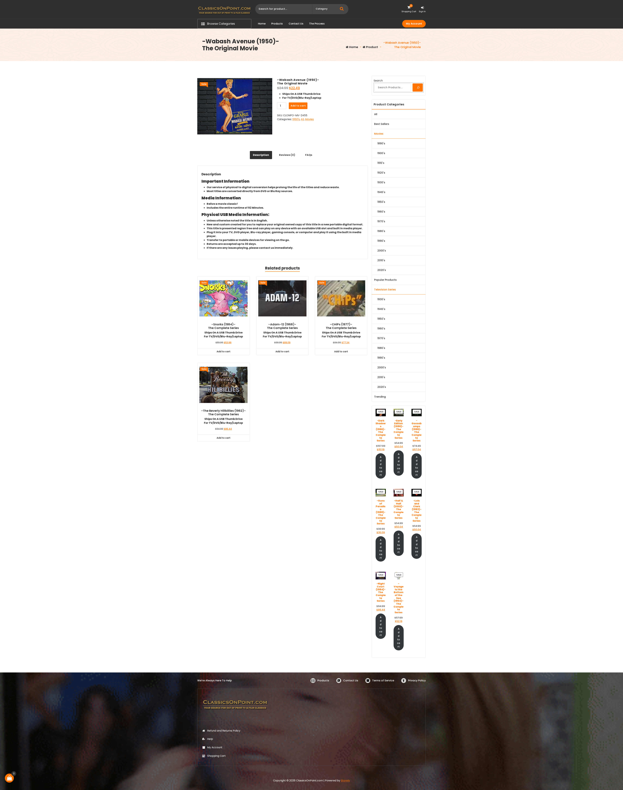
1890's (381, 143)
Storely (345, 780)
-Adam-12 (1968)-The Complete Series (282, 326)
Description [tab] (261, 155)
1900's (381, 153)
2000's (381, 250)
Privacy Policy (417, 680)
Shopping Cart (216, 756)
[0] (9, 778)
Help (210, 739)
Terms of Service (383, 680)
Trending (380, 397)
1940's (381, 192)
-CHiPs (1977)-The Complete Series (341, 326)
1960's (381, 211)
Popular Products (385, 280)
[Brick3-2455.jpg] (234, 106)
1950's (296, 119)
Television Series (385, 289)
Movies (309, 119)
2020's (381, 270)
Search (378, 80)
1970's (381, 221)
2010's (381, 260)
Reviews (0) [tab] (287, 155)
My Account (414, 23)
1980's (381, 231)
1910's (380, 163)
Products (323, 680)
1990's (381, 241)
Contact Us (350, 680)
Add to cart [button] (223, 351)
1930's (381, 182)
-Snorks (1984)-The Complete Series (223, 326)
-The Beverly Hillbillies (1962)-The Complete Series (223, 412)
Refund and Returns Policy (223, 731)
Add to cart (298, 105)
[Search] (418, 87)
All (302, 119)
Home (353, 47)
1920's (381, 173)
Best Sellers (381, 124)
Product (371, 47)
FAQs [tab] (308, 155)
